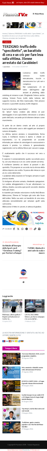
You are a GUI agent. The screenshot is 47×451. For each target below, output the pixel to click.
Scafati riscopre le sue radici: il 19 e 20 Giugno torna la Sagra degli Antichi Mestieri (33, 397)
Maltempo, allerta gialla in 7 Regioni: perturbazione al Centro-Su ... (11, 317)
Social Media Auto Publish (15, 450)
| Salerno (10, 33)
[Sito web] (23, 282)
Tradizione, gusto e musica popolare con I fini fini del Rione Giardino (32, 425)
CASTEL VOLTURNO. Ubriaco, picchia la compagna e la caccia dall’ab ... (34, 317)
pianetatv (7, 67)
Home (4, 33)
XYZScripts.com (35, 450)
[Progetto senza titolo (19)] (23, 218)
